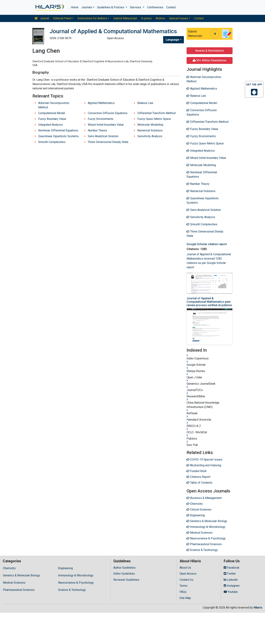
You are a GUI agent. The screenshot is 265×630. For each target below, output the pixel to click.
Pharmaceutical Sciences (19, 590)
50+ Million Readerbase (211, 60)
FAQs (183, 592)
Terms (183, 585)
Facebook (232, 567)
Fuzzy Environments (100, 119)
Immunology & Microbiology (75, 575)
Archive (160, 18)
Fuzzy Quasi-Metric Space (154, 119)
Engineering (65, 568)
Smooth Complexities (51, 142)
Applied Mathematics (101, 103)
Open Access (188, 573)
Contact (171, 7)
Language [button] (172, 39)
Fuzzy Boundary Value (52, 119)
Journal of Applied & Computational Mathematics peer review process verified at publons (209, 302)
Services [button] (136, 7)
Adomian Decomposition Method (53, 105)
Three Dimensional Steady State (108, 142)
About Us (185, 567)
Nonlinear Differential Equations (58, 130)
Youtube (232, 592)
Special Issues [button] (178, 18)
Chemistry (9, 568)
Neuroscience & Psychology (76, 582)
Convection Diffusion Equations (107, 113)
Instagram (233, 585)
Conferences (155, 7)
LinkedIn (232, 579)
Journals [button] (86, 7)
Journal (44, 18)
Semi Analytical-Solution (103, 136)
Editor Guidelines (124, 573)
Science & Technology (72, 590)
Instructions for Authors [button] (92, 18)
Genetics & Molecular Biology (21, 575)
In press (146, 18)
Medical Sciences (14, 582)
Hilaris (258, 607)
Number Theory (97, 130)
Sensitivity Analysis (149, 136)
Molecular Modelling (150, 124)
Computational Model (51, 113)
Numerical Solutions (150, 130)
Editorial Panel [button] (62, 18)
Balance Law (145, 103)
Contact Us (186, 579)
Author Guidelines (124, 567)
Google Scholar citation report (207, 244)
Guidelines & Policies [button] (111, 7)
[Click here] (49, 7)
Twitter (231, 573)
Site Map (185, 598)
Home (74, 7)
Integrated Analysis (50, 124)
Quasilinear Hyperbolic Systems (58, 136)
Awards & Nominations (209, 50)
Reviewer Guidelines (126, 579)
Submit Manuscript (125, 18)
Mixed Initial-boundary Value (106, 124)
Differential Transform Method (156, 113)
